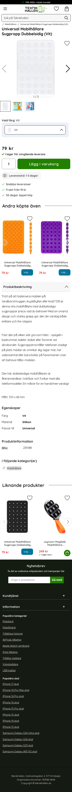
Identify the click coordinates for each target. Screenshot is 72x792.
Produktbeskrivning (17, 287)
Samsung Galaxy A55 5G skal (20, 751)
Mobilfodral (9, 627)
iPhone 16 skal (11, 702)
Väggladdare (10, 664)
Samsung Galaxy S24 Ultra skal (21, 733)
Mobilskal (8, 621)
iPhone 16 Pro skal (13, 696)
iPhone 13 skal (11, 727)
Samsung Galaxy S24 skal (18, 739)
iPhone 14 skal (11, 720)
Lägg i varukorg (44, 164)
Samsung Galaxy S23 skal (18, 745)
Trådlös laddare (12, 658)
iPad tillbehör (10, 652)
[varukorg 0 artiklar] (67, 8)
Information (11, 607)
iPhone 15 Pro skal (13, 708)
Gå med (57, 579)
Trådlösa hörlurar (13, 633)
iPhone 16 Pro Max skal (16, 690)
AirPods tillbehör (12, 639)
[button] (68, 69)
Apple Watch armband (16, 645)
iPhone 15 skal (11, 714)
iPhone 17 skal (11, 684)
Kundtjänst (11, 596)
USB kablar (9, 670)
